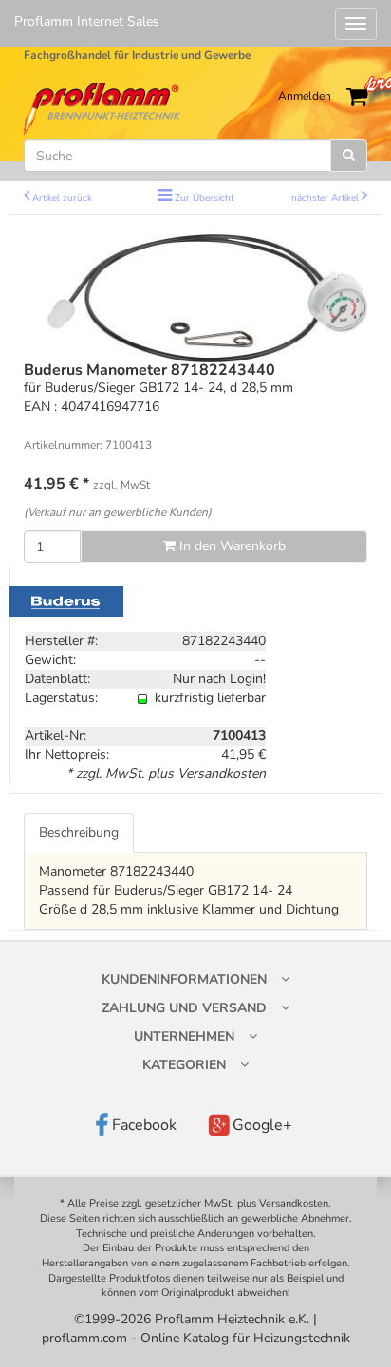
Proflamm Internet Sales (86, 21)
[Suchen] (348, 155)
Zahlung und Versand (184, 1008)
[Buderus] (66, 601)
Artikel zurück (62, 198)
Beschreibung (79, 832)
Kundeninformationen (184, 979)
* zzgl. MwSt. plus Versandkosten (166, 774)
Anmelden (304, 95)
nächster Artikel (326, 198)
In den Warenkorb (231, 546)
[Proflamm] (104, 108)
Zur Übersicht (204, 198)
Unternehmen (184, 1036)
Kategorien (184, 1065)
